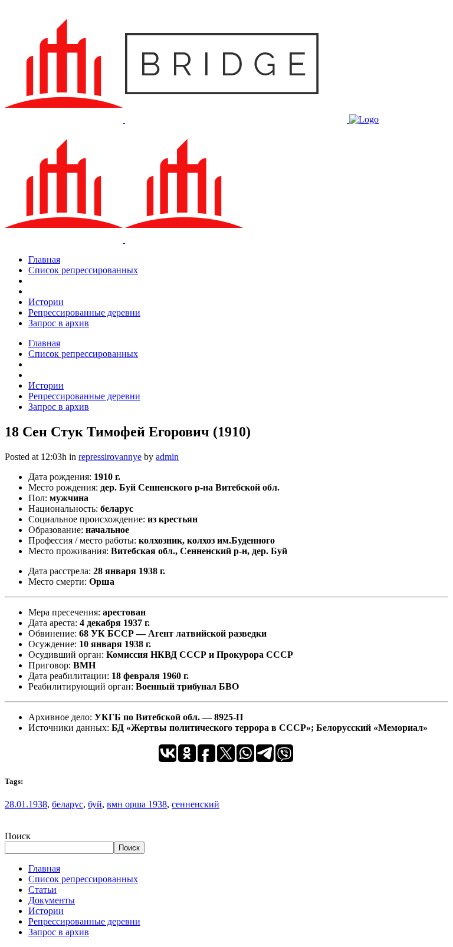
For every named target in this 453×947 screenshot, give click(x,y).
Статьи (42, 890)
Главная (44, 868)
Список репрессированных (83, 879)
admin (167, 457)
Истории (46, 911)
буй (95, 804)
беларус (67, 804)
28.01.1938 (26, 804)
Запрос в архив (58, 932)
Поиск (18, 836)
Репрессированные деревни (84, 921)
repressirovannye (110, 457)
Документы (51, 900)
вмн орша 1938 (137, 804)
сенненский (195, 804)
